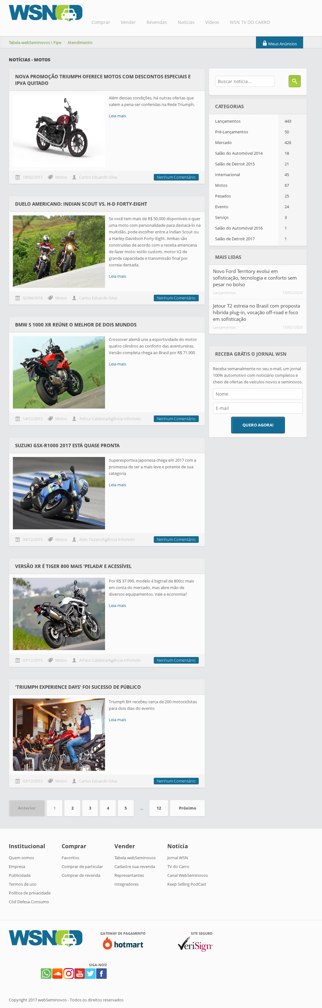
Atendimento (80, 42)
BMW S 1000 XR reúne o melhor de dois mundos (75, 324)
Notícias (186, 22)
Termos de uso (22, 884)
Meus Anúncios (282, 44)
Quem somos (21, 857)
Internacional (252, 174)
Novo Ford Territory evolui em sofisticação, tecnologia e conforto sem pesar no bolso (255, 277)
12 (159, 808)
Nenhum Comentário (176, 177)
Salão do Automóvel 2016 (251, 228)
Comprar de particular (82, 866)
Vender (128, 22)
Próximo (187, 808)
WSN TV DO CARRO (250, 22)
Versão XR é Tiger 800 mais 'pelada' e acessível (73, 566)
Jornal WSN (177, 857)
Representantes (129, 875)
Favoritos (70, 857)
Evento (252, 206)
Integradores (126, 884)
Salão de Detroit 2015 (252, 164)
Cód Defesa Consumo (29, 902)
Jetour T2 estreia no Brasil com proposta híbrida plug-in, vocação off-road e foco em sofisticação (256, 312)
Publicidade (20, 875)
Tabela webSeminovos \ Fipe (35, 42)
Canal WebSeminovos (187, 875)
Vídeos (212, 22)
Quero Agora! (258, 425)
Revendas (157, 22)
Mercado (253, 142)
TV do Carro (178, 866)
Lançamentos (253, 121)
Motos (252, 185)
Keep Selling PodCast (186, 884)
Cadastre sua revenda (134, 866)
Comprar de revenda (81, 875)
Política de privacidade (30, 893)
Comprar (101, 22)
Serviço (251, 217)
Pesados (252, 196)
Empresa (17, 866)
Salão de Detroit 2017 (251, 239)
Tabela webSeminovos (135, 857)
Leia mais (117, 116)
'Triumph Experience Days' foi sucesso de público (78, 687)
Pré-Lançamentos (252, 132)
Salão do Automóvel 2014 (252, 153)
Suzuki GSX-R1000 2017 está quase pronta (67, 445)
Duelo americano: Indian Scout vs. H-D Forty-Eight (81, 204)
